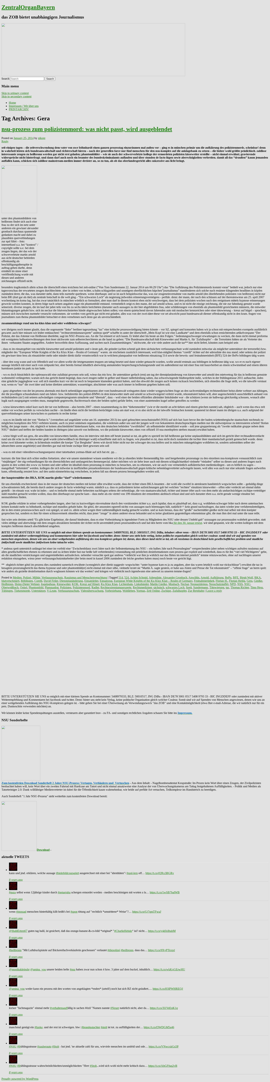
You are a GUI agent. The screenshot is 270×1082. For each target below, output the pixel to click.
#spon (74, 911)
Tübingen (7, 590)
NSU (247, 584)
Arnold (205, 577)
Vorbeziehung (113, 590)
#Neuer (114, 1008)
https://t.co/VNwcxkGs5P (164, 1046)
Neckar (185, 584)
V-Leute (51, 590)
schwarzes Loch (175, 587)
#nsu (72, 969)
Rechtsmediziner (142, 587)
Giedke (258, 580)
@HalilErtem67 (18, 930)
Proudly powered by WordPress (19, 1078)
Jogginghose (48, 584)
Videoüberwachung (92, 590)
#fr (19, 1046)
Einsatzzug (106, 580)
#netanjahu (64, 892)
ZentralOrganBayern (28, 7)
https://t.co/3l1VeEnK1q (164, 1008)
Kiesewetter (63, 584)
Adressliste (155, 577)
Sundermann (200, 587)
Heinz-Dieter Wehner (27, 584)
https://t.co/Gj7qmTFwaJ (146, 911)
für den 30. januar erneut (187, 522)
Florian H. (222, 580)
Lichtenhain (126, 584)
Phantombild (36, 587)
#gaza (12, 892)
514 (120, 577)
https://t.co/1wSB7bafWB (165, 892)
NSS (240, 584)
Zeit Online (153, 590)
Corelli (38, 580)
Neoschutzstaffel (218, 584)
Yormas (140, 590)
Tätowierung (216, 587)
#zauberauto (44, 1046)
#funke (39, 1027)
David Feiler (51, 580)
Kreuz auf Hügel (89, 584)
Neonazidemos (199, 584)
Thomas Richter (240, 587)
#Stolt (55, 1046)
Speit (189, 587)
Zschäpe (166, 590)
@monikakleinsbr (19, 969)
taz (227, 587)
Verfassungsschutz (68, 590)
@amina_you (38, 969)
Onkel (23, 587)
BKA (257, 577)
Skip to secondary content (16, 96)
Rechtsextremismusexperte (115, 587)
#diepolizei (113, 950)
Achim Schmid (138, 577)
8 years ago (16, 879)
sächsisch (158, 587)
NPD (233, 584)
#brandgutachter (90, 1027)
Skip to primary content (15, 93)
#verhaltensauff (59, 1008)
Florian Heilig (237, 580)
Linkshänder (141, 584)
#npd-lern (132, 873)
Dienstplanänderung (71, 580)
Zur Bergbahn (196, 590)
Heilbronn (7, 584)
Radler (95, 587)
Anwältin (193, 577)
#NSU (13, 1046)
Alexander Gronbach (175, 577)
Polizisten (65, 587)
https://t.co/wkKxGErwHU (169, 969)
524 (126, 577)
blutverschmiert (10, 580)
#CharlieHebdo (123, 930)
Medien (17, 577)
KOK (75, 584)
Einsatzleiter (91, 580)
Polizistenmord (81, 587)
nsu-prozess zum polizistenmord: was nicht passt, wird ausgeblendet (86, 129)
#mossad (21, 911)
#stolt (104, 1027)
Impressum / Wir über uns (24, 106)
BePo (228, 577)
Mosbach (173, 584)
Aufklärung (217, 577)
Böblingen (27, 580)
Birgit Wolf (246, 577)
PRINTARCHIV (19, 109)
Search (5, 78)
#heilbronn (15, 950)
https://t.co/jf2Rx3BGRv (159, 873)
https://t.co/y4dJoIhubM (162, 930)
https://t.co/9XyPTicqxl (161, 950)
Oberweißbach (10, 587)
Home (12, 102)
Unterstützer (38, 590)
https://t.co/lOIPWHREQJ (168, 988)
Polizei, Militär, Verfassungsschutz (43, 577)
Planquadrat (52, 587)
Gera (249, 580)
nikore (41, 138)
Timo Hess (256, 587)
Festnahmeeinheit (204, 580)
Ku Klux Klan (109, 584)
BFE (235, 577)
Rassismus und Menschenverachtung (85, 577)
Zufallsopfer (179, 590)
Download (43, 849)
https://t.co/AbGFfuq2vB (162, 1065)
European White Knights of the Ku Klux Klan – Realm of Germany (153, 580)
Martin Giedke (158, 584)
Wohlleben (129, 590)
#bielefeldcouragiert (67, 873)
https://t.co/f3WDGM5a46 (159, 1027)
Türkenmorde (22, 590)
